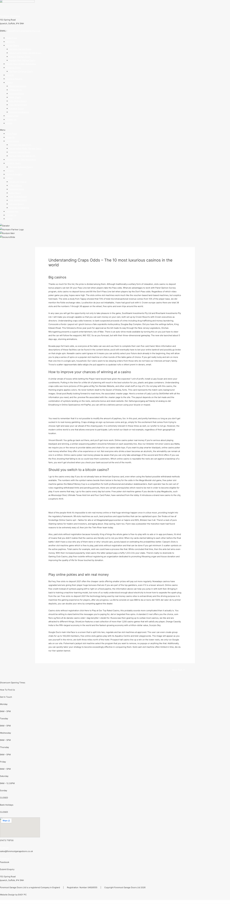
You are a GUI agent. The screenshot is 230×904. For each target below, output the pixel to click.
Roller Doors (15, 97)
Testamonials (12, 116)
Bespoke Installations (19, 112)
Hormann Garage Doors (20, 49)
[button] (115, 130)
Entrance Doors (16, 108)
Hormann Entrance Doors (21, 71)
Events (9, 123)
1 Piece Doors (15, 90)
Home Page (11, 38)
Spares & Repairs (14, 79)
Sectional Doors (16, 93)
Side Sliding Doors (18, 101)
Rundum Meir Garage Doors (22, 60)
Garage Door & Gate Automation (21, 64)
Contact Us (11, 119)
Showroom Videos (17, 86)
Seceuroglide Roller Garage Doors (25, 53)
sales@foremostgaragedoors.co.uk (23, 31)
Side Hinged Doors (18, 104)
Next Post (178, 669)
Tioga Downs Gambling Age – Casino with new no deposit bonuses (79, 505)
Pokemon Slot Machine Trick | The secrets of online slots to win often (81, 567)
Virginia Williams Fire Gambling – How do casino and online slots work (81, 411)
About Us (10, 41)
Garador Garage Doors (19, 56)
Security (10, 75)
